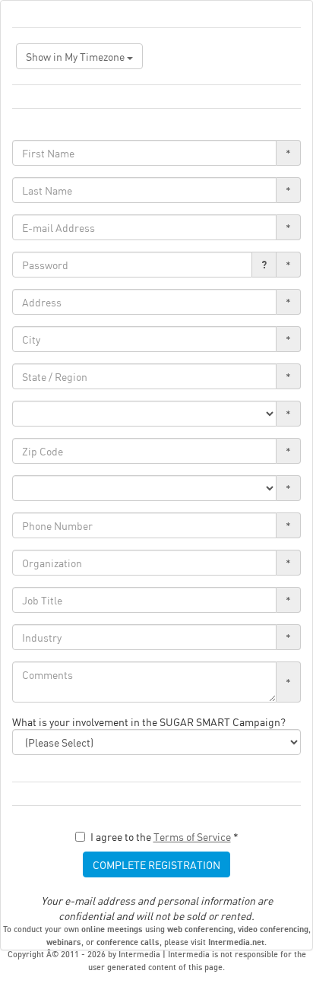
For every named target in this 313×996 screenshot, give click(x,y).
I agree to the (164, 836)
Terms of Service (192, 836)
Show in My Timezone (76, 56)
